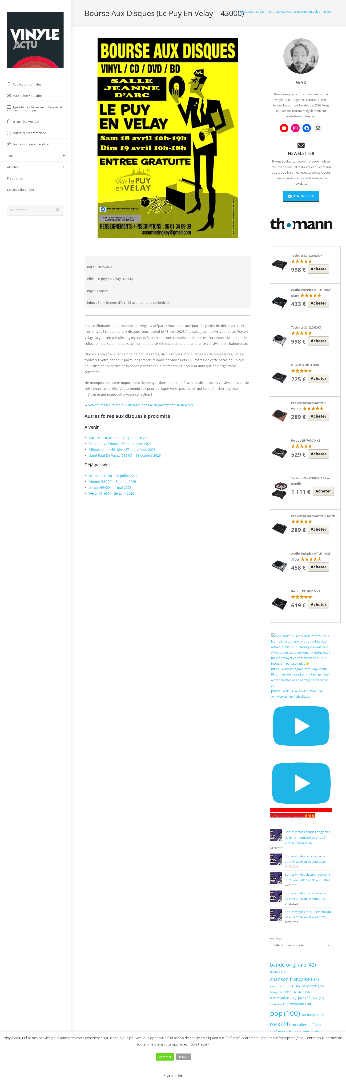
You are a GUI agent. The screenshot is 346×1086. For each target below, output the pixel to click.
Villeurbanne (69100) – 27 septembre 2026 (122, 449)
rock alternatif (306, 1024)
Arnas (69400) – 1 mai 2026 (110, 487)
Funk (293, 986)
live (318, 998)
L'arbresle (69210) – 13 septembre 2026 (119, 437)
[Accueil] (232, 11)
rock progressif (306, 1031)
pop (285, 1013)
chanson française (294, 979)
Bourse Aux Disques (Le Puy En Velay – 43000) (300, 11)
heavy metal (281, 992)
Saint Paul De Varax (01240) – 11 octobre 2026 (125, 455)
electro (278, 986)
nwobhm (300, 1004)
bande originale (293, 964)
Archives (276, 938)
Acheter (318, 269)
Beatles (278, 972)
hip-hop (302, 992)
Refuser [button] (183, 1057)
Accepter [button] (165, 1057)
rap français (313, 1015)
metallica (279, 1004)
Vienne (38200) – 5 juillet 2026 (112, 481)
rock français (280, 1031)
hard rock (313, 986)
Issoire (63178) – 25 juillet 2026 (113, 475)
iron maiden (283, 998)
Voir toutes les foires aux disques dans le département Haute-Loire (141, 405)
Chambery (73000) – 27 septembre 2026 (120, 443)
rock (280, 1024)
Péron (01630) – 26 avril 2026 (111, 493)
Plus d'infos (173, 1075)
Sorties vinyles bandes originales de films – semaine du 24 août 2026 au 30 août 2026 (307, 837)
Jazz (304, 997)
